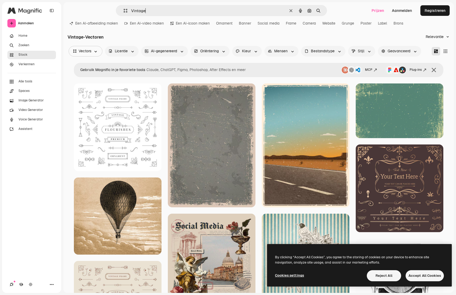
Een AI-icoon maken (193, 23)
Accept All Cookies (424, 275)
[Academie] (21, 284)
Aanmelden (402, 10)
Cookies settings (289, 275)
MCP (368, 70)
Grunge (348, 23)
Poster (366, 23)
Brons (398, 23)
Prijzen (378, 10)
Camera (309, 23)
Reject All (384, 275)
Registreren (435, 10)
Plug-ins (416, 70)
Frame (291, 23)
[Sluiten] (434, 70)
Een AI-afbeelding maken (96, 23)
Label (382, 23)
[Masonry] (436, 51)
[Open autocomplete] (123, 11)
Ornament (224, 23)
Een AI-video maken (147, 23)
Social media (268, 23)
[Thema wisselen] (30, 284)
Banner (245, 23)
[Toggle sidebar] (52, 10)
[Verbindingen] (11, 284)
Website (328, 23)
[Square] (445, 51)
